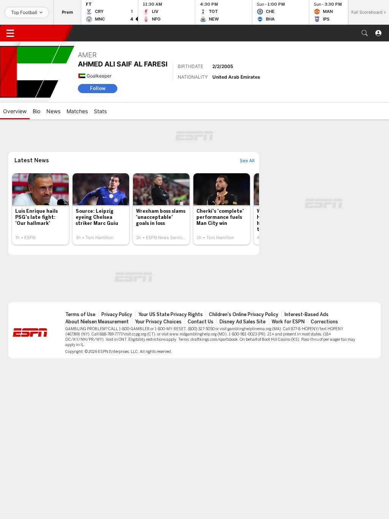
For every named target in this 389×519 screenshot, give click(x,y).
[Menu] (10, 33)
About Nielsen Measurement (97, 321)
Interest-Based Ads (307, 314)
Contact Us (200, 321)
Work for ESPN (288, 321)
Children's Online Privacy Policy (243, 314)
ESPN (44, 33)
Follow (98, 88)
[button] (365, 33)
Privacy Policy (116, 314)
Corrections (324, 321)
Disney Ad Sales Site (243, 321)
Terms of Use (80, 314)
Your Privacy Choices (158, 321)
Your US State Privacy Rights (170, 314)
